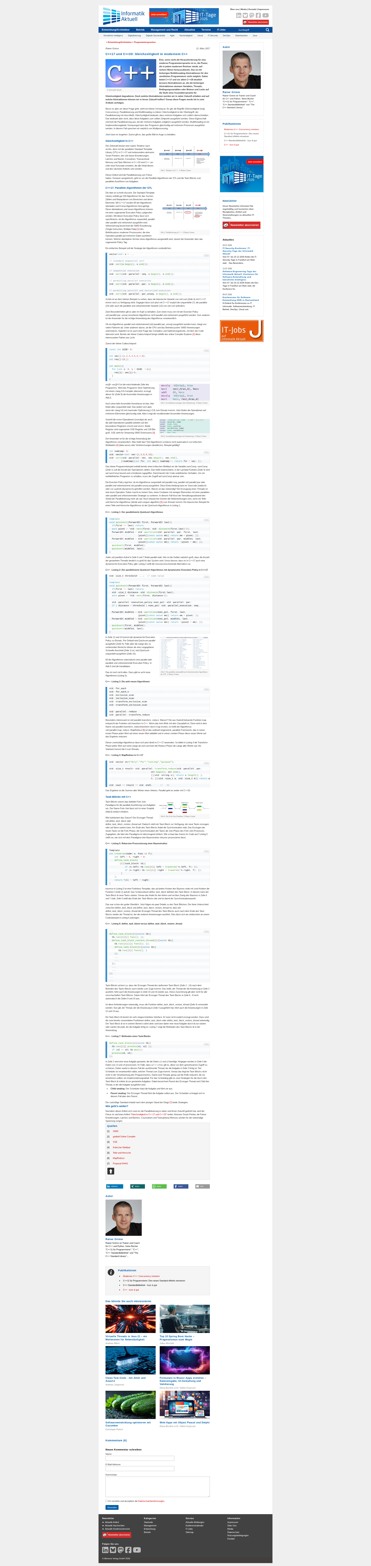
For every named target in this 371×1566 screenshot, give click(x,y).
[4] (117, 445)
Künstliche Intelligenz (113, 35)
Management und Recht (164, 29)
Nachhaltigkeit (186, 35)
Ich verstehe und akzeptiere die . (136, 1501)
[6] (144, 730)
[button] (114, 1186)
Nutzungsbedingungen (238, 1535)
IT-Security (213, 35)
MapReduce (118, 1158)
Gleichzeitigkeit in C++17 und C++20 (148, 1114)
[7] (171, 1102)
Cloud (200, 35)
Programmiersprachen (145, 42)
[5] (161, 502)
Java (255, 35)
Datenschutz (233, 1532)
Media (244, 9)
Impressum (263, 9)
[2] (193, 334)
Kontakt (252, 9)
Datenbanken (241, 35)
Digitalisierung (134, 35)
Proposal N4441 (120, 1163)
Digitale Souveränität (155, 35)
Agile (172, 35)
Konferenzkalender (194, 1525)
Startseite (148, 1522)
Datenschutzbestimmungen (151, 1501)
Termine (206, 29)
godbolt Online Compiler (124, 1136)
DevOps (226, 35)
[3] (153, 432)
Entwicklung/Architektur (116, 29)
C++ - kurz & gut (231, 145)
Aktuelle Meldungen (195, 1522)
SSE (115, 1142)
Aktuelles (189, 29)
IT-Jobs (221, 29)
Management (150, 1525)
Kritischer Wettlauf (121, 1147)
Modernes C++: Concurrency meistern (241, 129)
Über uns (234, 9)
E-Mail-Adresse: (113, 1464)
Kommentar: (111, 1474)
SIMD (115, 1131)
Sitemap (189, 1532)
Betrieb (140, 29)
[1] (138, 229)
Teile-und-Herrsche (122, 1153)
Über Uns (232, 1525)
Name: (109, 1454)
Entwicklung (149, 1529)
